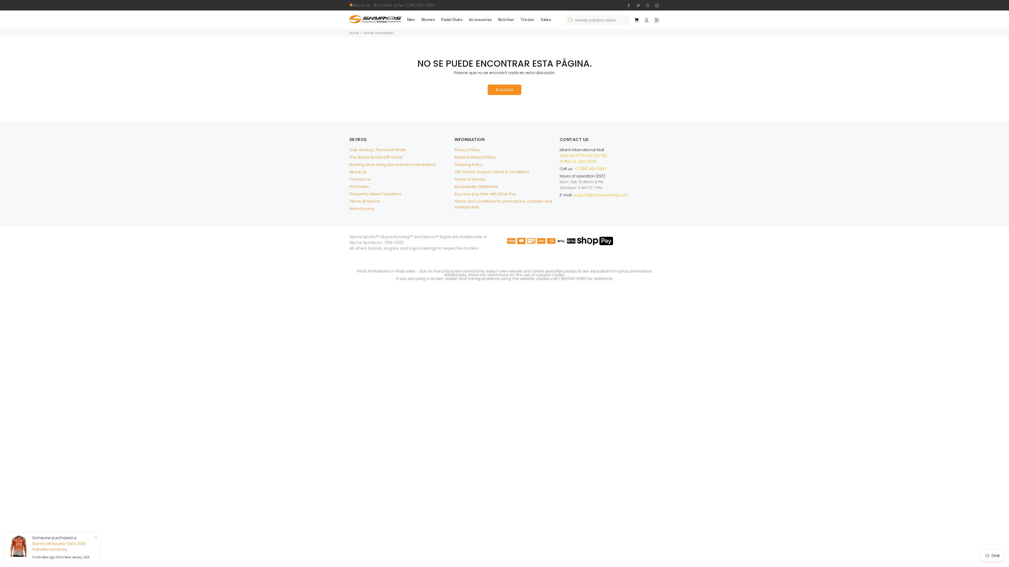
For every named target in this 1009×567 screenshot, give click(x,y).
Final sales (359, 186)
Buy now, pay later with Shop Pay (485, 194)
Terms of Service (364, 201)
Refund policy (362, 208)
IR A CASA (504, 90)
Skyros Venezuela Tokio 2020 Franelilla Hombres (59, 546)
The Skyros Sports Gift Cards (375, 157)
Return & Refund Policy (475, 157)
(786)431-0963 (572, 278)
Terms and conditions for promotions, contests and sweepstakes (503, 204)
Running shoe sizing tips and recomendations (392, 164)
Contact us (388, 5)
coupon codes (550, 274)
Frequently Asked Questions (375, 194)
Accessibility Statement (476, 186)
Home (354, 33)
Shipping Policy (469, 164)
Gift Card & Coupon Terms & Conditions (492, 172)
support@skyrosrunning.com (600, 195)
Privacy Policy (467, 150)
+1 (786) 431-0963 (418, 5)
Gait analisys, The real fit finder (377, 150)
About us (363, 5)
